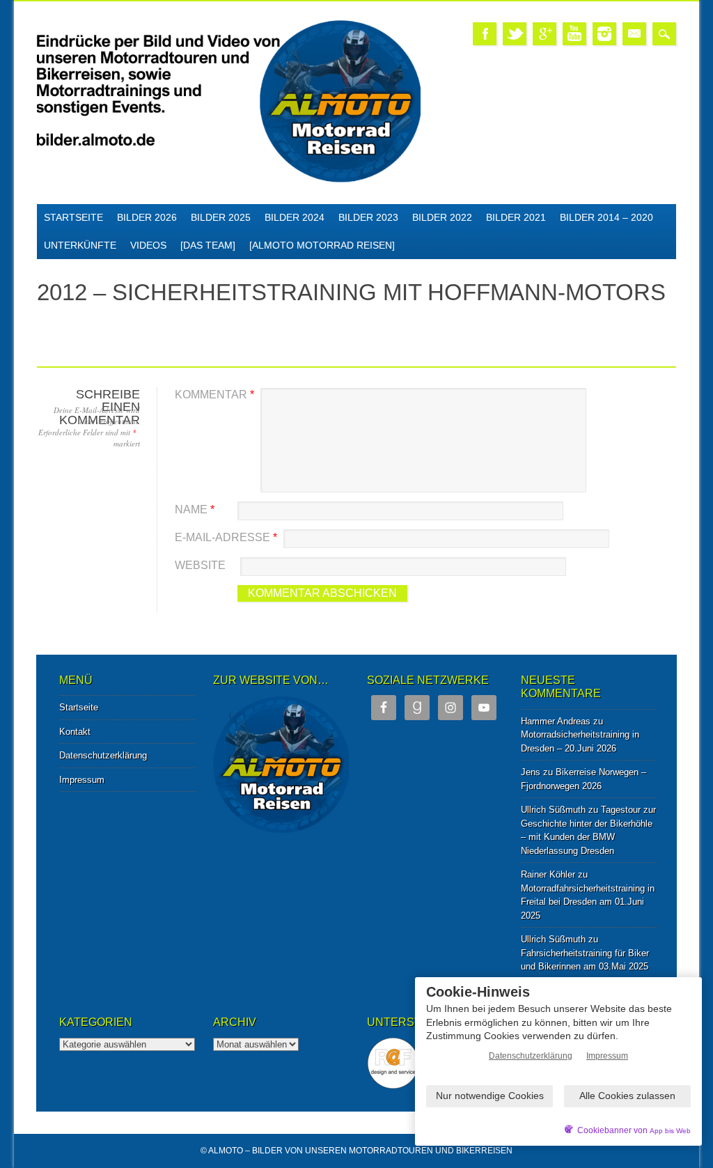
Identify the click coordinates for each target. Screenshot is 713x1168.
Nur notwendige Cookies (490, 1095)
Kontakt (75, 731)
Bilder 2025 (221, 217)
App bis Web (670, 1131)
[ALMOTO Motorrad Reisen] (322, 245)
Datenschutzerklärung (103, 755)
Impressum (81, 779)
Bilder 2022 (442, 217)
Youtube (574, 33)
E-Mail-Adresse (226, 537)
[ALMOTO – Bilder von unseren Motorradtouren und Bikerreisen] (228, 180)
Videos (148, 245)
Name (194, 509)
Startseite (73, 217)
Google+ (544, 33)
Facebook (484, 33)
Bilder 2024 (294, 217)
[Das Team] (207, 245)
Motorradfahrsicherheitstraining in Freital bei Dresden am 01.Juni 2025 (588, 902)
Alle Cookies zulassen (627, 1095)
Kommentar (214, 394)
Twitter (514, 33)
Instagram (604, 33)
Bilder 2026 (147, 217)
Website (200, 565)
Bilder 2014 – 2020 (606, 217)
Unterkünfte (80, 245)
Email (634, 33)
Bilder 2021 (516, 217)
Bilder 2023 (368, 217)
